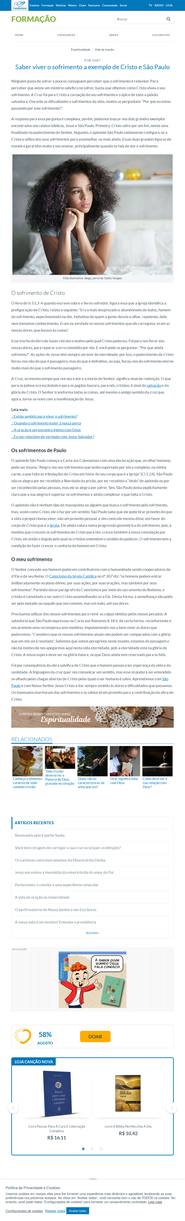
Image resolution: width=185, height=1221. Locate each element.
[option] (56, 1108)
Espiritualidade (80, 49)
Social (123, 5)
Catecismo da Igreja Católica (73, 576)
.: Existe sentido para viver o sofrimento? (44, 416)
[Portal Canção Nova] (19, 5)
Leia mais (155, 1202)
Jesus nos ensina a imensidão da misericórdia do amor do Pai (64, 872)
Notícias (61, 5)
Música (72, 5)
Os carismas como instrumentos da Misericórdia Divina (60, 860)
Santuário (94, 5)
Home (19, 35)
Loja (169, 5)
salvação (154, 385)
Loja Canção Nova (34, 1062)
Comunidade (110, 5)
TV (150, 5)
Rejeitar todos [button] (55, 1211)
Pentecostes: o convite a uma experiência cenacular (57, 885)
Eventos (34, 5)
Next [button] (171, 1108)
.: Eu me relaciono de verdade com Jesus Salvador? (52, 437)
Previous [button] (13, 1108)
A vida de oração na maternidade (42, 897)
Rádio (159, 5)
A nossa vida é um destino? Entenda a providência (55, 922)
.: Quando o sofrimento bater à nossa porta (46, 423)
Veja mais (92, 933)
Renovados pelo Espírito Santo (40, 835)
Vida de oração (104, 49)
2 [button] (92, 1149)
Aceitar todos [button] (77, 1211)
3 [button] (101, 1149)
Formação (48, 5)
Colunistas (161, 35)
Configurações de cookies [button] (24, 1211)
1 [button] (83, 1149)
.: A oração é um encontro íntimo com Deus (46, 430)
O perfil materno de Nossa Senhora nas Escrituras (55, 909)
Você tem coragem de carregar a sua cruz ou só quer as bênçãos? (68, 847)
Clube (82, 5)
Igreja (54, 525)
